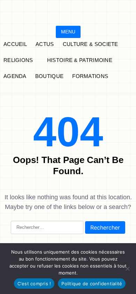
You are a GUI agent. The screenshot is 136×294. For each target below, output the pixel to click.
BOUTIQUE (49, 76)
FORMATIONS (90, 76)
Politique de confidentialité (91, 283)
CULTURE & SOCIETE (90, 44)
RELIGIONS (18, 60)
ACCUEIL (15, 44)
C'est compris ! (34, 283)
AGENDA (15, 76)
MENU (68, 31)
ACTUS (45, 44)
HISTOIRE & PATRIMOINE (79, 60)
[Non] (127, 268)
